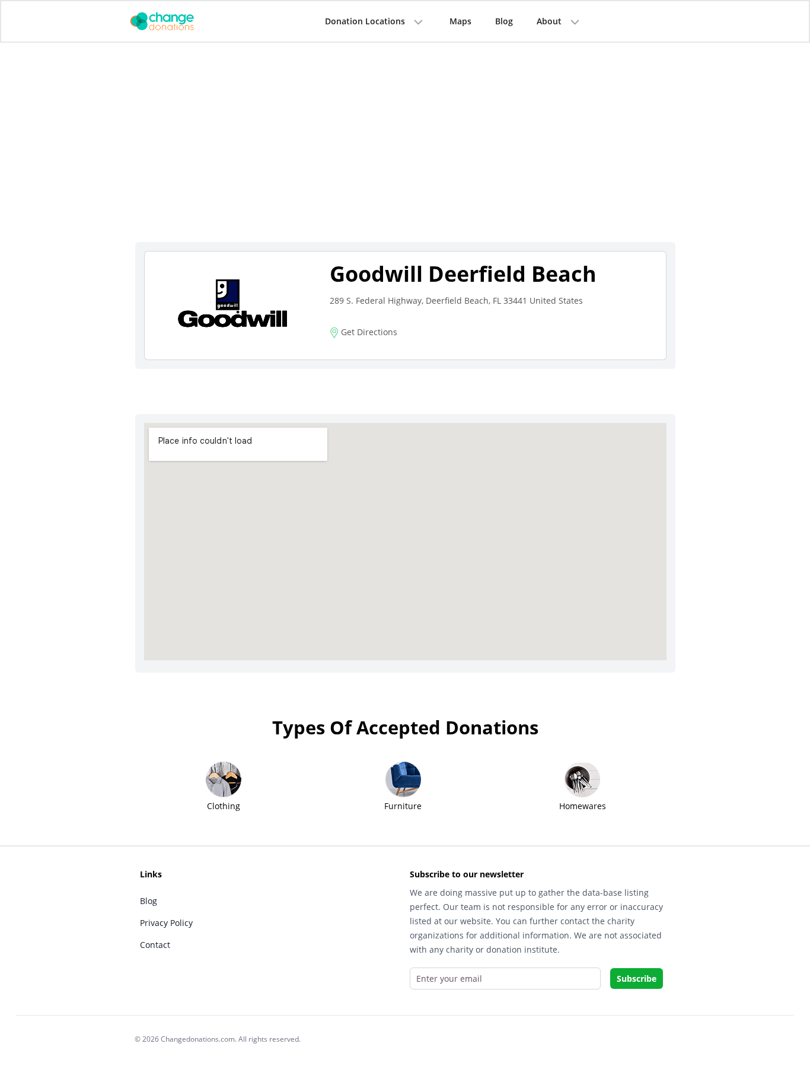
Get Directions (368, 332)
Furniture (403, 806)
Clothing (223, 806)
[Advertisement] (405, 152)
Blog (504, 21)
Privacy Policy (166, 922)
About (549, 21)
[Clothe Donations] (176, 20)
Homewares (582, 806)
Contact (155, 944)
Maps (460, 21)
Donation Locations (365, 21)
